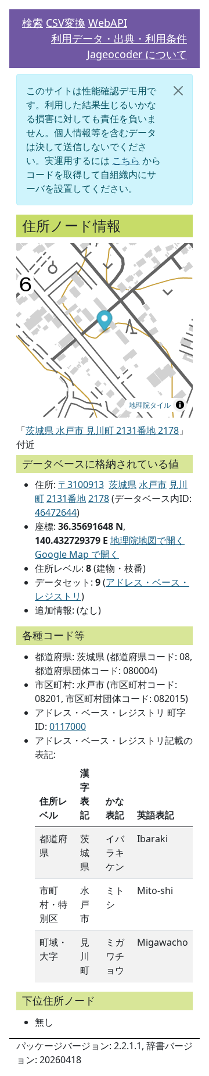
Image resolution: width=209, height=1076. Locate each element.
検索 (32, 23)
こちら (126, 160)
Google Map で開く (77, 554)
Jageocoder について (137, 54)
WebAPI (107, 23)
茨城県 (122, 484)
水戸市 (153, 484)
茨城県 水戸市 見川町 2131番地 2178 (102, 430)
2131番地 (66, 498)
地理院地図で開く (147, 540)
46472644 (56, 512)
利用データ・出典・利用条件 (119, 38)
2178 (98, 498)
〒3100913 (81, 484)
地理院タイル (150, 404)
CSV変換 (65, 23)
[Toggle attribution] (180, 405)
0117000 (67, 726)
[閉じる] (178, 90)
